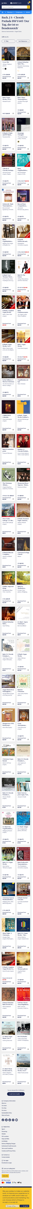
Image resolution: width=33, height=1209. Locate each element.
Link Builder (5, 1141)
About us (4, 1103)
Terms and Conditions (7, 1148)
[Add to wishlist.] (13, 78)
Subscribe (5, 1176)
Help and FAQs (5, 1139)
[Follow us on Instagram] (13, 1120)
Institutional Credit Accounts (9, 1146)
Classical (10, 12)
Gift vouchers (5, 1136)
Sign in (3, 1129)
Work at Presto (5, 1115)
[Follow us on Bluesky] (10, 1120)
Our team (4, 1105)
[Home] (2, 12)
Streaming (4, 1131)
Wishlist (4, 1134)
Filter (7, 41)
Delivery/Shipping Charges (8, 1143)
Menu (5, 3)
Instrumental (9, 31)
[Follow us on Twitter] (6, 1120)
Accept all (25, 1206)
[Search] (28, 7)
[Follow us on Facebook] (3, 1120)
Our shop (4, 1108)
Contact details (6, 1157)
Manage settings (11, 1206)
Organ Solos (18, 31)
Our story (4, 1110)
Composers (19, 12)
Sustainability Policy (7, 1113)
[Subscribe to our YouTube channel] (17, 1120)
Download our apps (7, 1163)
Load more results (14, 1094)
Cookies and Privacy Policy (8, 1151)
